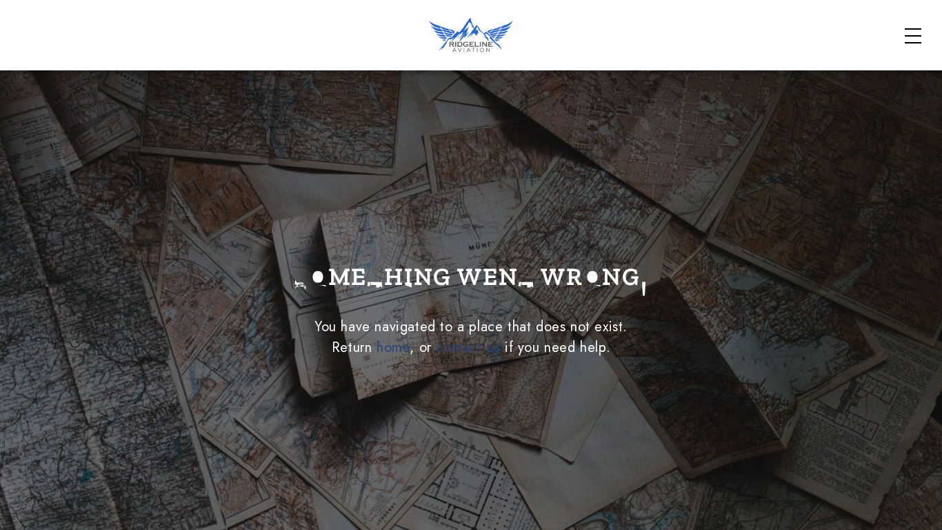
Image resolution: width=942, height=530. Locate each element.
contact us (468, 347)
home (393, 347)
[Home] (471, 35)
